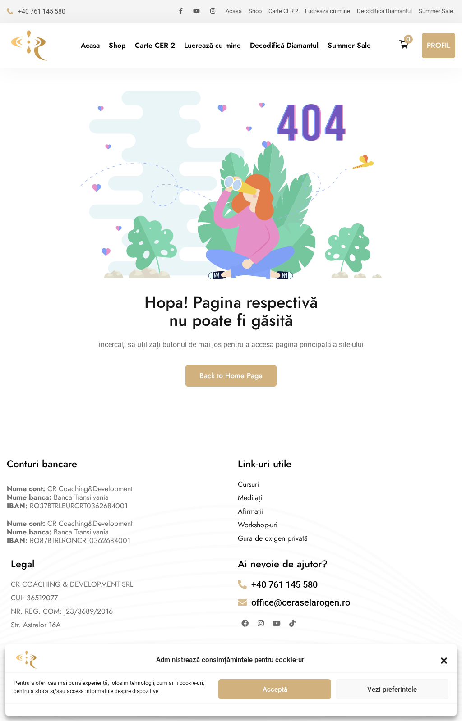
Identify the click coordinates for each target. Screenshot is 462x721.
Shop (255, 11)
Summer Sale (436, 11)
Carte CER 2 (283, 11)
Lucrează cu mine (327, 11)
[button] (443, 659)
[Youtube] (276, 623)
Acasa (234, 11)
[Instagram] (261, 623)
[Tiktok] (292, 623)
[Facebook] (245, 623)
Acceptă (275, 689)
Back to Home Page (231, 375)
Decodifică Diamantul (384, 11)
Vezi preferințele (392, 689)
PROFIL (438, 45)
